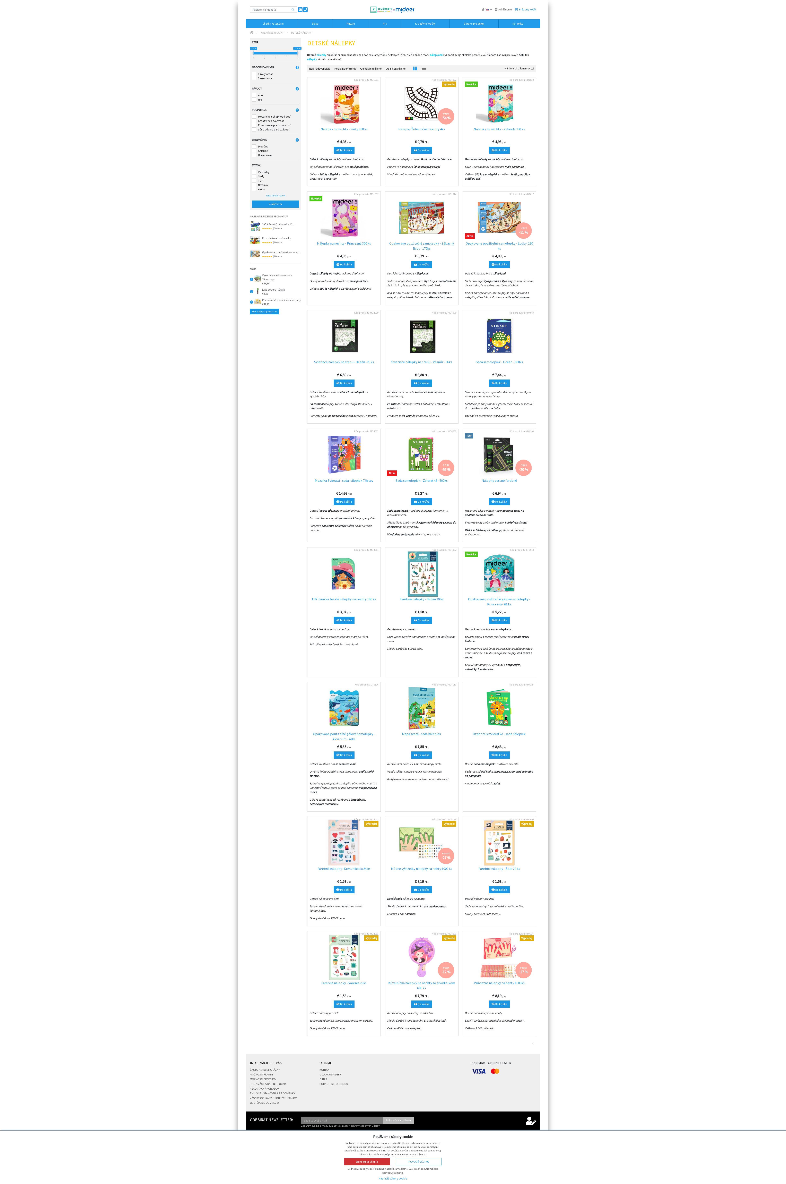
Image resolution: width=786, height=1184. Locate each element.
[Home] (251, 33)
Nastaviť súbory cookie (393, 1178)
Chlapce (263, 151)
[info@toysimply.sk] (300, 9)
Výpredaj (263, 172)
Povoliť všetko (419, 1162)
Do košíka (346, 150)
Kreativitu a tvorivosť (271, 121)
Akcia (261, 189)
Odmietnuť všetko (367, 1162)
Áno (260, 95)
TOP (260, 180)
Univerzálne (265, 155)
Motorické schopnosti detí (274, 116)
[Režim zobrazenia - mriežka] (415, 68)
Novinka (263, 185)
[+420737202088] (305, 9)
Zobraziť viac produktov (264, 311)
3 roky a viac (265, 78)
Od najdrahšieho (396, 68)
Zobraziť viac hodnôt (275, 195)
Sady (261, 176)
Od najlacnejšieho (371, 68)
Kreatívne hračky (272, 32)
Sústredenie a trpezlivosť (273, 129)
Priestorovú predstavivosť (274, 125)
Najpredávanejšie (319, 68)
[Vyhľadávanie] (293, 9)
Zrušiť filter (275, 204)
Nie (260, 99)
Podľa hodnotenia (345, 68)
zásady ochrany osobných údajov (361, 1125)
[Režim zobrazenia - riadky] (424, 68)
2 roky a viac (265, 74)
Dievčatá (263, 146)
